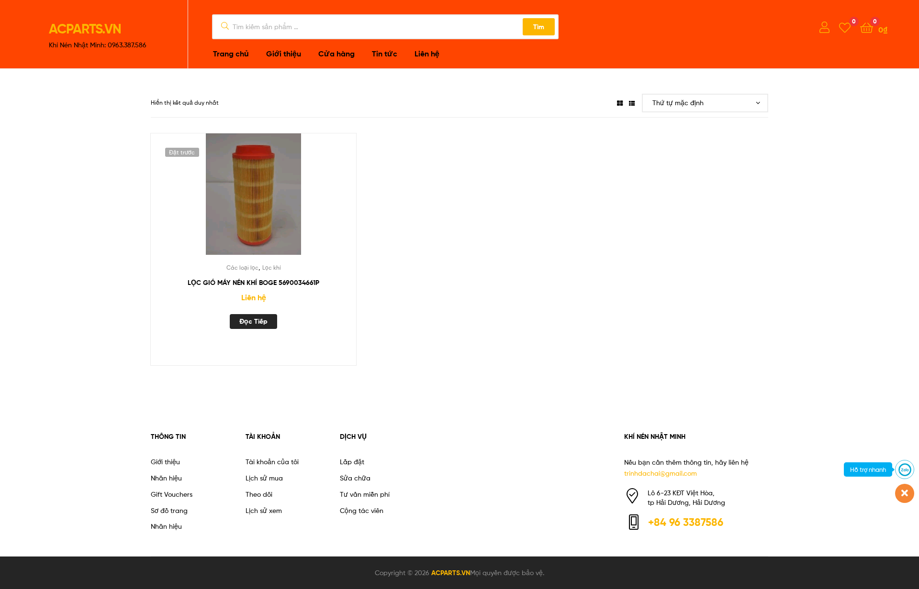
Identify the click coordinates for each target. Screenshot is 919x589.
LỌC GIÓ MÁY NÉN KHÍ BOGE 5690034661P (253, 282)
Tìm (538, 26)
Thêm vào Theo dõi (230, 200)
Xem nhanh (277, 200)
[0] (845, 27)
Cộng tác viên (361, 510)
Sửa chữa (355, 478)
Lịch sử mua (264, 478)
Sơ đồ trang (169, 510)
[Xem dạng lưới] (620, 103)
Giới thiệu (165, 462)
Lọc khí (271, 267)
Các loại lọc (242, 267)
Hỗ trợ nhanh (868, 469)
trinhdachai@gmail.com (660, 473)
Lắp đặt (352, 462)
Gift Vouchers (171, 494)
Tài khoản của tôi (272, 462)
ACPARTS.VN (85, 29)
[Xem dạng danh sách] (632, 103)
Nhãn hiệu (166, 478)
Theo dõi (259, 494)
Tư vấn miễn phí (365, 494)
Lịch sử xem (264, 510)
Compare (253, 200)
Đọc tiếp (253, 321)
